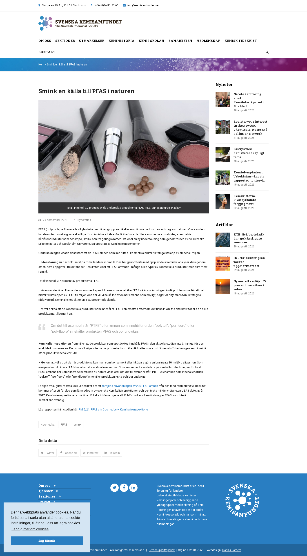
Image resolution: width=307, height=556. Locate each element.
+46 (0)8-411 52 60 (106, 5)
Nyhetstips (84, 220)
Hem (41, 64)
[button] (267, 52)
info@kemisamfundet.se (142, 5)
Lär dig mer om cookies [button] (30, 529)
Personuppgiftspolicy (162, 550)
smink (77, 424)
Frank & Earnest (231, 550)
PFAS (64, 424)
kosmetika (48, 424)
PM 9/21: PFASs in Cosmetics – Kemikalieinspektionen (114, 409)
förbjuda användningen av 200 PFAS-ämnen (130, 386)
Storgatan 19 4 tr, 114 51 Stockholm (64, 5)
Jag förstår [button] (46, 541)
